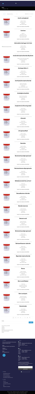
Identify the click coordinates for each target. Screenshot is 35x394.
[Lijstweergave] (4, 14)
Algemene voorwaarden (6, 386)
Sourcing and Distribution (6, 376)
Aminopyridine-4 (23, 68)
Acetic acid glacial (23, 18)
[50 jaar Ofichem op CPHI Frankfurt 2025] (19, 358)
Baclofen (23, 143)
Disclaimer (26, 391)
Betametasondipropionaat (23, 231)
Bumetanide (23, 306)
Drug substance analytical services (8, 377)
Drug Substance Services (6, 373)
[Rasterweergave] (2, 14)
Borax (23, 268)
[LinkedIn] (4, 355)
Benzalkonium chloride (23, 193)
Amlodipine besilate (23, 93)
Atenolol (23, 118)
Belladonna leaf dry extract (23, 181)
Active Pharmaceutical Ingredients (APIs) (19, 16)
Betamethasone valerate (23, 243)
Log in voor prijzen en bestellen (23, 26)
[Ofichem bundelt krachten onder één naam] (19, 344)
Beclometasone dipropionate (23, 168)
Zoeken (31, 322)
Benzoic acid (23, 218)
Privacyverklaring (22, 391)
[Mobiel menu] (32, 3)
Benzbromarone (23, 206)
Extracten (19, 179)
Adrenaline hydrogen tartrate (23, 43)
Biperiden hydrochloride (23, 256)
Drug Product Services (6, 374)
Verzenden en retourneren (7, 383)
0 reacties (26, 345)
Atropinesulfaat (23, 131)
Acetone (23, 30)
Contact (11, 391)
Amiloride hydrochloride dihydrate (23, 55)
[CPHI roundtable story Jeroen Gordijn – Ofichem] (19, 351)
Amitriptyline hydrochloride (23, 80)
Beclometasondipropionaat (23, 156)
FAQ (3, 385)
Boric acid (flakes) (23, 281)
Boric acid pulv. (23, 293)
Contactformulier (5, 382)
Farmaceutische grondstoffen (28, 16)
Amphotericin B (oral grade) (23, 105)
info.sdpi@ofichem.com (5, 352)
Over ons (8, 391)
